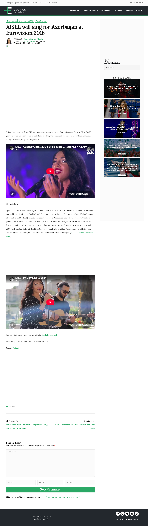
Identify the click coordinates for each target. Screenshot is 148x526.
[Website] (80, 482)
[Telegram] (139, 3)
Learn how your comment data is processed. (60, 497)
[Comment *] (50, 476)
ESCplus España (13, 3)
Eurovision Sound (37, 3)
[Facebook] (130, 3)
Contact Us (119, 519)
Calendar (118, 11)
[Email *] (50, 482)
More (138, 11)
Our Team (128, 519)
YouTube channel (49, 335)
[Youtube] (118, 514)
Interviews (105, 11)
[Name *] (21, 482)
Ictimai (16, 348)
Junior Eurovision (90, 11)
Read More (122, 94)
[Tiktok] (137, 514)
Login (135, 519)
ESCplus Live (24, 3)
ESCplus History (51, 3)
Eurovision (74, 11)
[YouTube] (136, 3)
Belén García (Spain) (33, 39)
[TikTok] (142, 3)
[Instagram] (133, 3)
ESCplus (36, 517)
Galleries (129, 11)
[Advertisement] (50, 112)
